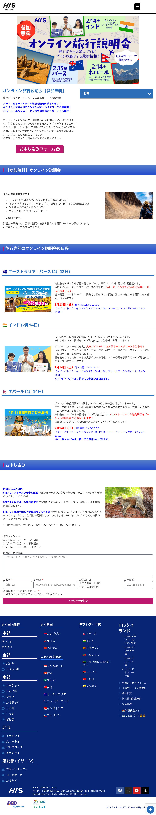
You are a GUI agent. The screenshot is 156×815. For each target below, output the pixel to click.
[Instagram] (128, 790)
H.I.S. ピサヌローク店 (129, 672)
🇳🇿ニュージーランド (56, 701)
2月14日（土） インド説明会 (22, 543)
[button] (137, 6)
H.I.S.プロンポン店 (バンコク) (130, 639)
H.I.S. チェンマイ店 (129, 661)
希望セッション (11, 536)
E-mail (37, 580)
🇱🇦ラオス (49, 641)
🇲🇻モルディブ (91, 655)
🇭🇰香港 (48, 673)
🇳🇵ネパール (90, 634)
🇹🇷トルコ (88, 679)
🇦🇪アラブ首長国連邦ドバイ (97, 663)
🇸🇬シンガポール (53, 666)
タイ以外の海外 (90, 587)
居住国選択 (85, 580)
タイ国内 (86, 583)
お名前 (7, 580)
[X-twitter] (145, 790)
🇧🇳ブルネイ (90, 686)
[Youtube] (137, 790)
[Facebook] (120, 790)
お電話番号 (130, 580)
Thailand (82, 794)
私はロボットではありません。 (20, 591)
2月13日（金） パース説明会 (22, 540)
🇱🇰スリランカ (91, 648)
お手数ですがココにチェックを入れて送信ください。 (35, 594)
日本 (98, 583)
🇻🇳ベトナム (51, 648)
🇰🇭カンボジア (52, 634)
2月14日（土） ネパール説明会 (23, 547)
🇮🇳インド (88, 641)
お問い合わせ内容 (13, 553)
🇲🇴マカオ (49, 680)
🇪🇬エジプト (90, 672)
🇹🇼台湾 (48, 687)
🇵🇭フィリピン (52, 716)
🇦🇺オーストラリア (55, 694)
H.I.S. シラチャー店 (129, 650)
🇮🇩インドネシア (53, 709)
